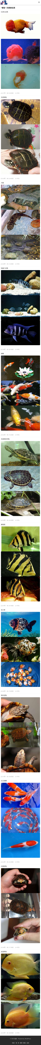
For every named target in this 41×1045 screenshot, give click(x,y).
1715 (10, 264)
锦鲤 (2, 353)
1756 (10, 691)
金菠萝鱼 (4, 951)
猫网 (15, 1038)
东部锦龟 (4, 97)
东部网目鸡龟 (5, 439)
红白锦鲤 (4, 781)
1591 (10, 520)
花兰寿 (3, 610)
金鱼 (28, 1043)
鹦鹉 (21, 1043)
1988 (10, 1033)
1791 (10, 435)
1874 (10, 605)
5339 (10, 93)
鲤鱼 (24, 1043)
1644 (10, 862)
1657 (10, 349)
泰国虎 (3, 524)
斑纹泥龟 (4, 695)
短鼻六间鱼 (4, 268)
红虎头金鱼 (4, 12)
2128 (10, 178)
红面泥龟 (4, 866)
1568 (10, 776)
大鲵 (2, 183)
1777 (10, 947)
